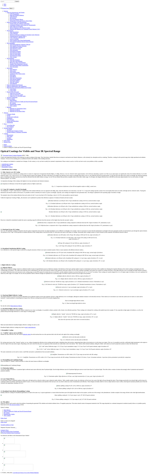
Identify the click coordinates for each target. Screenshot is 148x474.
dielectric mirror (27, 334)
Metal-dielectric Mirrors (16, 306)
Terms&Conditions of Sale (7, 425)
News (5, 124)
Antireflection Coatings (7, 164)
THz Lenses (13, 71)
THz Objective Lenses (15, 48)
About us (6, 112)
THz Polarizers (10, 58)
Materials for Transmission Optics (18, 108)
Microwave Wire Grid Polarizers (18, 62)
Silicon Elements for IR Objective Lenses (20, 27)
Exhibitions (9, 118)
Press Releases (10, 119)
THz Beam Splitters (15, 80)
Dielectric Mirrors (6, 165)
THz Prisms (13, 75)
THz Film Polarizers (15, 59)
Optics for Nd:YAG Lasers (16, 94)
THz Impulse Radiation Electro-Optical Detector (21, 41)
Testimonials (10, 122)
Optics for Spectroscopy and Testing (15, 12)
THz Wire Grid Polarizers (16, 61)
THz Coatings (13, 105)
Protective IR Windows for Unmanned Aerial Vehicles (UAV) (25, 29)
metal (26, 327)
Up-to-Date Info (11, 125)
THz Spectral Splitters (15, 79)
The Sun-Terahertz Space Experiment (10, 431)
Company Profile (11, 114)
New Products (10, 126)
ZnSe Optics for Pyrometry (16, 26)
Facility (8, 115)
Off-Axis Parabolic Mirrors (16, 19)
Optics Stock (7, 140)
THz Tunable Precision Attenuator (18, 46)
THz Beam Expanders (15, 51)
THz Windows (13, 69)
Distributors (9, 139)
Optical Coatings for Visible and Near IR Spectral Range (23, 101)
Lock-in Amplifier (14, 39)
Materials (9, 107)
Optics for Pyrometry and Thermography (17, 22)
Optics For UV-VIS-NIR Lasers (18, 96)
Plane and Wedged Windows (17, 15)
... (15, 427)
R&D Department (14, 32)
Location (9, 137)
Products (6, 11)
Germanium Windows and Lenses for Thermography (23, 25)
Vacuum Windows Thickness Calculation (17, 132)
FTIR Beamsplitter (14, 14)
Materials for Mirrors (15, 110)
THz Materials (13, 83)
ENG (5, 5)
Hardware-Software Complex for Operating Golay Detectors (24, 34)
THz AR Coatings (14, 82)
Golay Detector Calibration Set (17, 37)
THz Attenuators (14, 50)
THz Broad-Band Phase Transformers (19, 65)
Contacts (6, 133)
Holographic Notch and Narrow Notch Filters (21, 21)
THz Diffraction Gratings (16, 47)
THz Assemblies (11, 43)
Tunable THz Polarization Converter (19, 64)
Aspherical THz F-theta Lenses (17, 73)
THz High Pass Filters (15, 53)
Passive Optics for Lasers (13, 92)
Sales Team (9, 136)
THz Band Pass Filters (15, 55)
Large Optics (13, 90)
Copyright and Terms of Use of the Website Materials (26, 472)
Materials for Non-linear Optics (17, 111)
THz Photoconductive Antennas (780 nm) (20, 44)
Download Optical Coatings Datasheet (12, 155)
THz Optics (9, 68)
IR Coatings (13, 103)
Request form (5, 8)
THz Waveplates (14, 66)
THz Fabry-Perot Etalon (16, 78)
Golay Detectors (14, 33)
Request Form (7, 142)
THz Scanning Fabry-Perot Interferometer (20, 40)
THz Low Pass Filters (15, 54)
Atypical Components (12, 97)
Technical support (8, 128)
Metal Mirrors (13, 100)
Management (10, 135)
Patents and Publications (13, 121)
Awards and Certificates (12, 117)
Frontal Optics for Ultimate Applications (19, 23)
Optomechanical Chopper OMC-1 (18, 36)
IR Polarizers (13, 18)
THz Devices (10, 30)
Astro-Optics (13, 89)
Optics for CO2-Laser (15, 93)
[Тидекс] (1, 8)
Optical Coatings (11, 98)
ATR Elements (13, 16)
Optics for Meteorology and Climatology (17, 86)
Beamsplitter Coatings (7, 167)
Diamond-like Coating (15, 104)
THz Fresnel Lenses (15, 72)
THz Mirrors (13, 76)
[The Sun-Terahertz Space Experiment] (10, 433)
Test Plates (9, 129)
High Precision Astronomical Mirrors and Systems (19, 87)
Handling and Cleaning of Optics (15, 130)
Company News (5, 430)
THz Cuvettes (13, 57)
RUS (5, 4)
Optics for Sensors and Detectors (15, 85)
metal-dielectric (32, 327)
